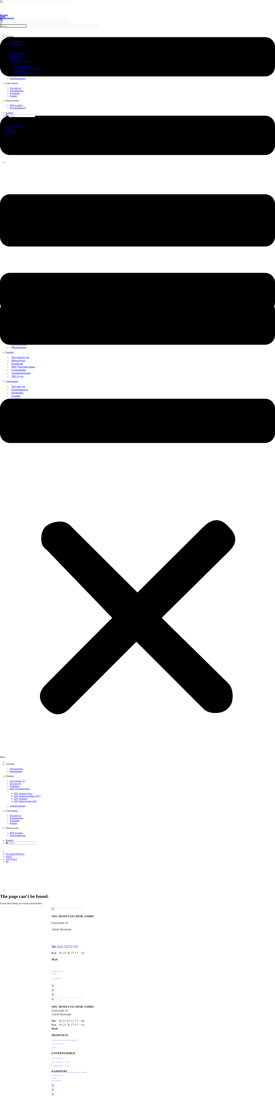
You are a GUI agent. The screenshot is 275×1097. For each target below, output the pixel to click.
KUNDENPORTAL (15, 126)
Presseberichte (16, 41)
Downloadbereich (18, 108)
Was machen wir (17, 53)
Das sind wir (15, 88)
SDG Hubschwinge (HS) (25, 73)
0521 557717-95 (65, 946)
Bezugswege (15, 56)
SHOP (9, 129)
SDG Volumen (20, 71)
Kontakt (4, 15)
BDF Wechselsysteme (20, 61)
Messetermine (16, 44)
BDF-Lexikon (16, 105)
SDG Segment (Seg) (23, 66)
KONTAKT (11, 131)
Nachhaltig (15, 93)
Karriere (9, 113)
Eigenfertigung (16, 91)
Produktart (14, 58)
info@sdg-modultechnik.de (76, 959)
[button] (137, 462)
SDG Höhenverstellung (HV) (27, 68)
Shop (2, 16)
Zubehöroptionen (17, 78)
